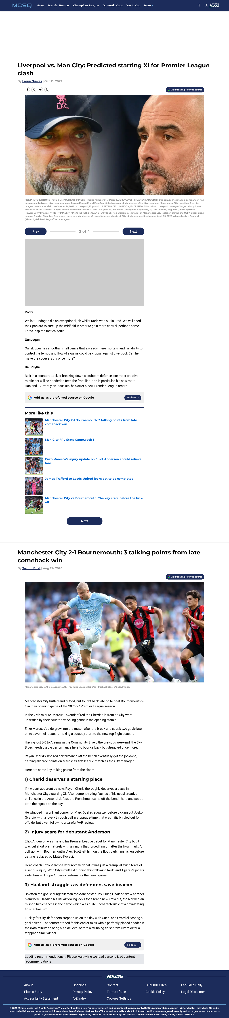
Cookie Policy (155, 992)
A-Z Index (79, 998)
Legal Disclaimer (193, 992)
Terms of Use (116, 992)
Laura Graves (32, 81)
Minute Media (25, 1008)
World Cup (133, 5)
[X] (206, 5)
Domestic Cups (113, 5)
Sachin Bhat (31, 568)
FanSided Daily (191, 985)
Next (133, 231)
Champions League (86, 5)
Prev (35, 231)
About (28, 985)
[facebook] (199, 5)
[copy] (46, 89)
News (40, 5)
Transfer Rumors (59, 5)
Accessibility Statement (41, 998)
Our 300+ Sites (156, 985)
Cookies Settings (119, 998)
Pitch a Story (33, 992)
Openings (79, 985)
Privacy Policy (82, 992)
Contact (112, 985)
